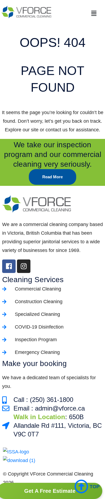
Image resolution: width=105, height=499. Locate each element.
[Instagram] (23, 266)
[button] (79, 13)
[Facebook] (9, 266)
